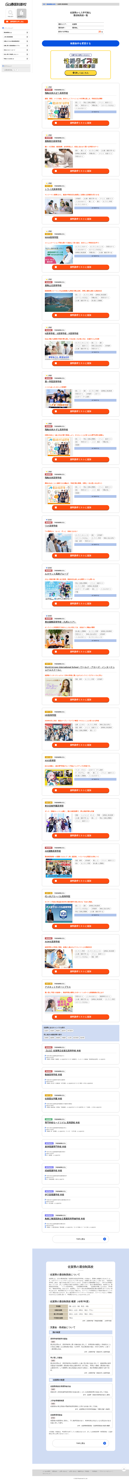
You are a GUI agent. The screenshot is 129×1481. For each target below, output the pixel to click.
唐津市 (64, 1030)
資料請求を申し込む (17, 21)
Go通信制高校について (10, 70)
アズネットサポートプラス (58, 987)
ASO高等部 (50, 760)
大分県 (69, 1037)
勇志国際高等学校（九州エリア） (60, 622)
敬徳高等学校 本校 (53, 1074)
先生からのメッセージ (9, 50)
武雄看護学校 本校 (53, 1170)
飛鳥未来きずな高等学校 (56, 429)
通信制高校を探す (51, 4)
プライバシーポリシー (105, 1471)
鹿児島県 (76, 1037)
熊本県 (82, 1037)
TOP (44, 4)
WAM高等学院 (51, 237)
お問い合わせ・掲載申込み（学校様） (79, 1471)
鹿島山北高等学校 (53, 285)
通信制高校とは (8, 32)
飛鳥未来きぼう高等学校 (56, 93)
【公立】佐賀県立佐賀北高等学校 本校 (63, 1050)
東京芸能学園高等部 (54, 806)
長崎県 (58, 1037)
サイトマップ (46, 1473)
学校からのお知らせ (9, 58)
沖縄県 (64, 1037)
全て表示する (95, 112)
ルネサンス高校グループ (56, 574)
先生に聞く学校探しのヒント (11, 54)
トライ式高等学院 (53, 189)
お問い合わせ (63, 1471)
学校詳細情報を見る (59, 89)
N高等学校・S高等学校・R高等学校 (61, 333)
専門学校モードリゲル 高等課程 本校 (62, 1122)
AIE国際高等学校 (53, 851)
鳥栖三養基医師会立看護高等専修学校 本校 (65, 1218)
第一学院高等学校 (53, 381)
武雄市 (52, 1030)
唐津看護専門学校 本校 (55, 1146)
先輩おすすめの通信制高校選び (12, 41)
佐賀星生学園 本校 (53, 1098)
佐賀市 (46, 1030)
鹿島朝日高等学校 (53, 141)
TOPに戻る (80, 1239)
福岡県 (52, 1037)
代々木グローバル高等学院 (57, 896)
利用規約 (94, 1471)
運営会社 (54, 1471)
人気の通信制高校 (8, 37)
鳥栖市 (58, 1030)
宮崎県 (46, 1037)
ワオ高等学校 (51, 526)
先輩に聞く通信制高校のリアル (12, 45)
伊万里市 (70, 1030)
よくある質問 (46, 1471)
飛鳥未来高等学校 (53, 477)
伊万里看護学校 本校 (54, 1194)
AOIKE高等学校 (52, 941)
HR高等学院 (50, 715)
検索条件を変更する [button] (80, 43)
